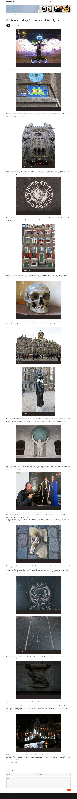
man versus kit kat (11, 14)
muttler (13, 25)
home (44, 1)
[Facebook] (15, 759)
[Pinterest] (16, 759)
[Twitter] (13, 759)
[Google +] (18, 759)
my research (61, 1)
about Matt (67, 1)
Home (7, 14)
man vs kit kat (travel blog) (52, 1)
